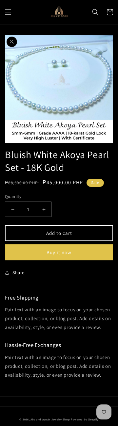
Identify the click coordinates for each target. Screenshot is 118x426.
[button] (8, 12)
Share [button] (18, 272)
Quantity (13, 196)
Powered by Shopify (85, 419)
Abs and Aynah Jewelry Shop (50, 419)
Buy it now (59, 252)
